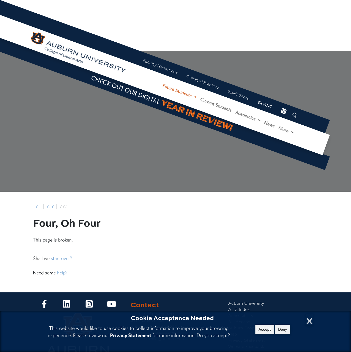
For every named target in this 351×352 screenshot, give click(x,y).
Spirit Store (238, 94)
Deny (282, 329)
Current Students (216, 104)
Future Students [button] (178, 91)
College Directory (203, 81)
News (269, 124)
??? (37, 206)
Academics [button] (246, 115)
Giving (265, 104)
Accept (264, 329)
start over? (61, 258)
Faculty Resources (160, 66)
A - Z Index (239, 309)
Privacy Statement (130, 335)
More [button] (284, 129)
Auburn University (246, 303)
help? (62, 273)
